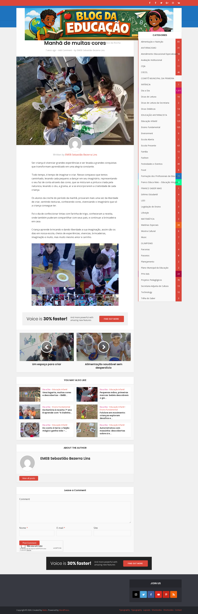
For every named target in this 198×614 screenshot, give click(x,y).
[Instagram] (135, 594)
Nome (23, 527)
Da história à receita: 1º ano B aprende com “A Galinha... (57, 411)
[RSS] (173, 594)
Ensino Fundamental (61, 407)
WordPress (64, 610)
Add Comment (65, 50)
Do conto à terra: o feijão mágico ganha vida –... (55, 429)
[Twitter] (143, 594)
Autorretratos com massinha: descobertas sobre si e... (112, 430)
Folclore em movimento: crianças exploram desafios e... (113, 415)
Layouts (146, 610)
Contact (178, 610)
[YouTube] (158, 594)
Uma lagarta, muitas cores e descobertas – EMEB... (56, 394)
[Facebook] (151, 594)
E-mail (61, 527)
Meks (44, 610)
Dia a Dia (46, 389)
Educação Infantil (59, 389)
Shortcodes (157, 610)
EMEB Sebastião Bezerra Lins (91, 50)
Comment (24, 499)
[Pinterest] (166, 594)
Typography (124, 610)
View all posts (28, 478)
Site (96, 527)
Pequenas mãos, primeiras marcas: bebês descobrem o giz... (114, 395)
